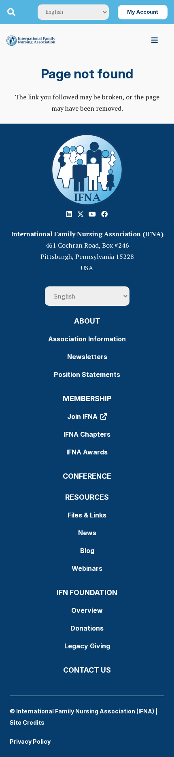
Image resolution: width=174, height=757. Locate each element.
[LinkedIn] (69, 214)
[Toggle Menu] (155, 40)
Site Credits (27, 722)
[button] (11, 12)
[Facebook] (104, 214)
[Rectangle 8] (87, 169)
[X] (80, 214)
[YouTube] (92, 214)
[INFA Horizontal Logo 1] (30, 41)
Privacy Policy (30, 741)
